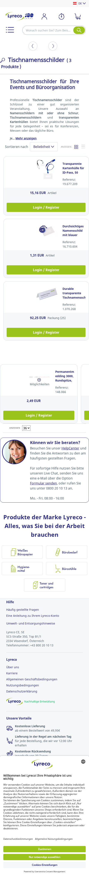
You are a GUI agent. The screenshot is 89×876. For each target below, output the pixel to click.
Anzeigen (14, 427)
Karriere (12, 673)
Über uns (12, 667)
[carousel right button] (52, 46)
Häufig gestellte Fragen (22, 610)
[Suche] (79, 30)
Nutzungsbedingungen (22, 685)
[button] (9, 29)
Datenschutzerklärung (21, 691)
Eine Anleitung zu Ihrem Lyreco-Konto (32, 616)
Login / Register (46, 207)
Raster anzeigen (76, 146)
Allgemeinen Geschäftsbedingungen (31, 679)
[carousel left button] (32, 46)
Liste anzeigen (83, 146)
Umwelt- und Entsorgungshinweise (30, 623)
